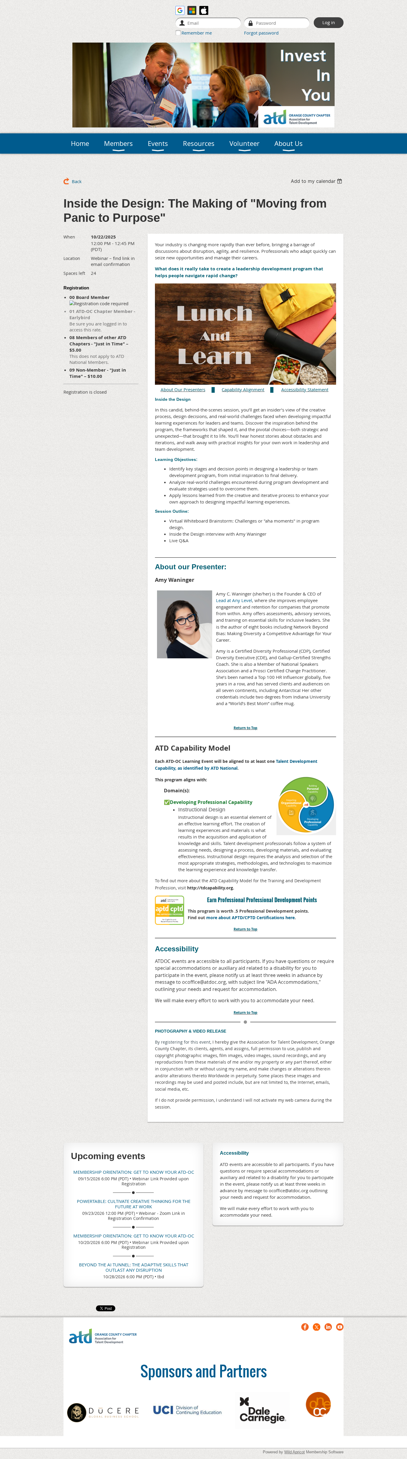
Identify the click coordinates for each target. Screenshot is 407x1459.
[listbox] (317, 181)
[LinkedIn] (328, 1327)
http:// (194, 888)
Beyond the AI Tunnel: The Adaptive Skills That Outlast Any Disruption (133, 1267)
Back (77, 181)
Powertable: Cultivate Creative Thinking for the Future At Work (133, 1203)
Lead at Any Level (234, 600)
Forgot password (261, 33)
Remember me (196, 33)
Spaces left (74, 273)
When (69, 237)
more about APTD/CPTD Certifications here (250, 917)
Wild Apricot (294, 1452)
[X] (316, 1327)
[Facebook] (305, 1327)
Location (71, 258)
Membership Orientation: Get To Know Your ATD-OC (133, 1172)
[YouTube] (340, 1327)
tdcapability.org (217, 888)
